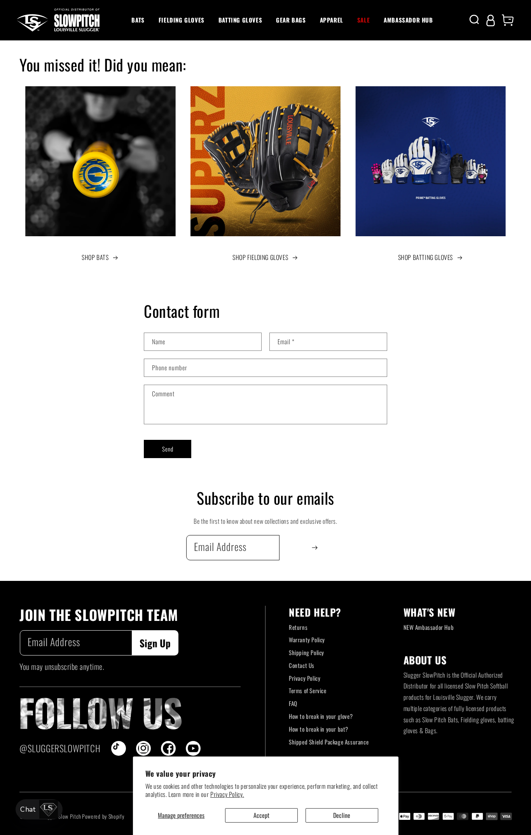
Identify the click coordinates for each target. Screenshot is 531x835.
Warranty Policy (307, 639)
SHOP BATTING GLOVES (425, 257)
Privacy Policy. (227, 794)
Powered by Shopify (103, 816)
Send (167, 449)
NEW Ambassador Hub (428, 627)
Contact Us (301, 665)
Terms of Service (308, 690)
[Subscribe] (314, 547)
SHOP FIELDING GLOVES (260, 257)
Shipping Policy (306, 652)
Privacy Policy (304, 678)
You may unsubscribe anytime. (61, 666)
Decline (341, 815)
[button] (137, 20)
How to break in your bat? (318, 729)
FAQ (293, 703)
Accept (261, 815)
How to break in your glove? (321, 716)
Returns (298, 627)
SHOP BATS (95, 257)
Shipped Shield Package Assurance (329, 741)
